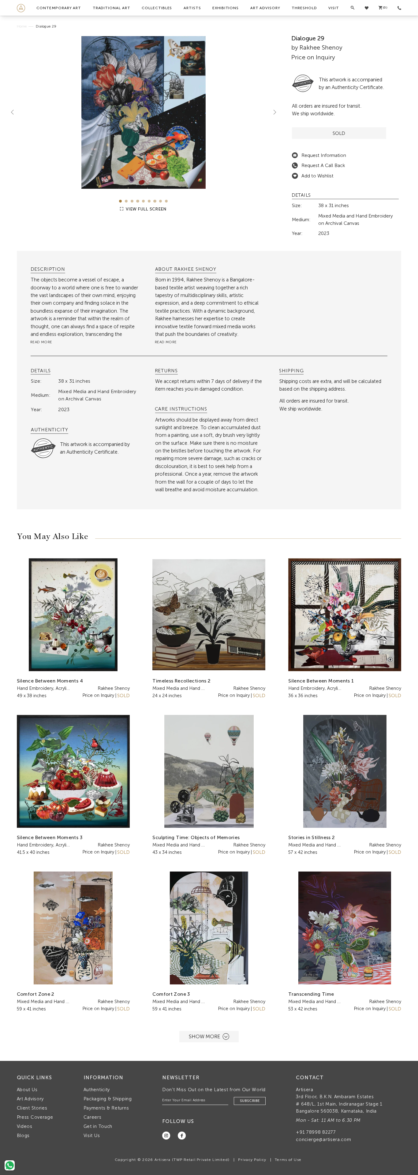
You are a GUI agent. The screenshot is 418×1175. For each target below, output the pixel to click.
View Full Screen (145, 209)
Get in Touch (98, 1126)
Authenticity (97, 1089)
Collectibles (157, 8)
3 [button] (132, 201)
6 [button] (149, 201)
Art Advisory (265, 8)
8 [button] (160, 201)
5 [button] (143, 201)
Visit (333, 8)
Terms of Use (288, 1159)
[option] (144, 112)
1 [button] (120, 201)
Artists (192, 8)
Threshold (304, 8)
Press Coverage (35, 1117)
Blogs (23, 1135)
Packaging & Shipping (108, 1099)
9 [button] (166, 201)
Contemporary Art (58, 8)
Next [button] (272, 112)
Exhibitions (225, 8)
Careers (93, 1117)
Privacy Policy (252, 1159)
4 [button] (137, 201)
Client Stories (32, 1108)
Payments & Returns (106, 1108)
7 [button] (154, 201)
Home (22, 26)
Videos (24, 1126)
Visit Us (92, 1135)
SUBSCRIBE (249, 1101)
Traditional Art (111, 8)
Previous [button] (15, 112)
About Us (27, 1089)
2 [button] (126, 201)
